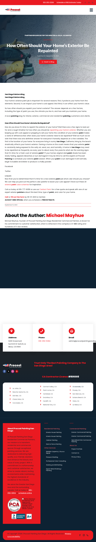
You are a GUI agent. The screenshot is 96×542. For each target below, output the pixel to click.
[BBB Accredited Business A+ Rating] (21, 514)
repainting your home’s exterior (63, 130)
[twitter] (8, 371)
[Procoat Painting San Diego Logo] (12, 9)
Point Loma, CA (48, 390)
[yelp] (16, 371)
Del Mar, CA (17, 396)
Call (6, 197)
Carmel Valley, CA (50, 387)
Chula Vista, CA (18, 399)
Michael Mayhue (65, 215)
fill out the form (17, 197)
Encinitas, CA (48, 397)
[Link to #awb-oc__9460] (91, 10)
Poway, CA (76, 390)
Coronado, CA (18, 403)
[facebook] (85, 2)
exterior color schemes (17, 184)
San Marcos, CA (78, 394)
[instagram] (89, 2)
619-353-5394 (48, 2)
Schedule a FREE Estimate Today (69, 2)
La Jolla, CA (17, 388)
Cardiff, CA (47, 401)
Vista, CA (76, 401)
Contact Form (45, 189)
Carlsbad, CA (48, 394)
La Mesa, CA (77, 405)
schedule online (25, 493)
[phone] (92, 2)
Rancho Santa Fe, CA (20, 392)
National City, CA (49, 405)
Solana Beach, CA (79, 397)
